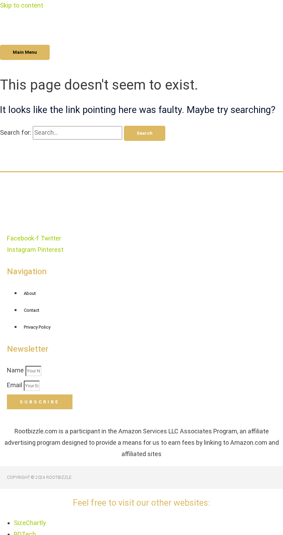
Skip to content (21, 5)
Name (16, 370)
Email (15, 385)
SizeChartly (30, 522)
